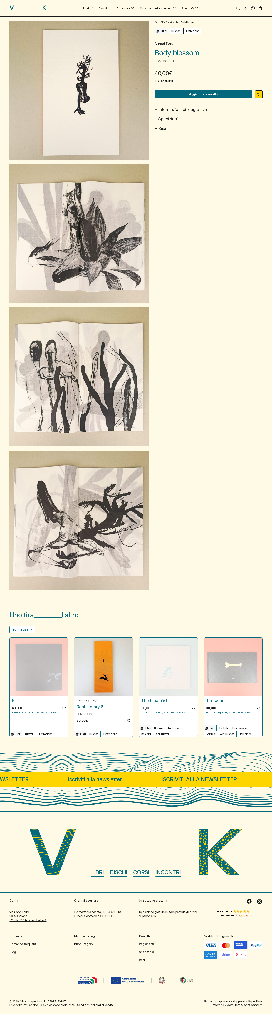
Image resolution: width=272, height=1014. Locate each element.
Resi (162, 128)
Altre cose (123, 8)
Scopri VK (188, 8)
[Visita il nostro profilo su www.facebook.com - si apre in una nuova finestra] (249, 901)
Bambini (146, 733)
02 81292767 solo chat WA (27, 920)
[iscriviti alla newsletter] (136, 779)
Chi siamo (16, 936)
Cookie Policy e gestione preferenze (52, 1004)
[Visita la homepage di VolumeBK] (27, 8)
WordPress (233, 1004)
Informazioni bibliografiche (183, 109)
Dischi (102, 8)
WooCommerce (253, 1004)
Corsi (141, 872)
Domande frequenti (23, 944)
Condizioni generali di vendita (95, 1004)
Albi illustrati (162, 733)
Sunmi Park (164, 44)
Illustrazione (192, 30)
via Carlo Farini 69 (21, 912)
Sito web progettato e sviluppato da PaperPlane (233, 1001)
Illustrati (175, 30)
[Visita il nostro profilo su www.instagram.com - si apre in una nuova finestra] (260, 901)
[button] (259, 94)
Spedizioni (168, 118)
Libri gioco (245, 733)
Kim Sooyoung (87, 700)
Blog (12, 952)
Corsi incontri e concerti (156, 8)
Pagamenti (146, 944)
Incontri (168, 872)
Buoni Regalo (83, 944)
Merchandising (84, 936)
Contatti (144, 936)
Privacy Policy (18, 1004)
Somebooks (164, 61)
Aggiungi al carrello (203, 94)
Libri (86, 8)
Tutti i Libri (21, 629)
